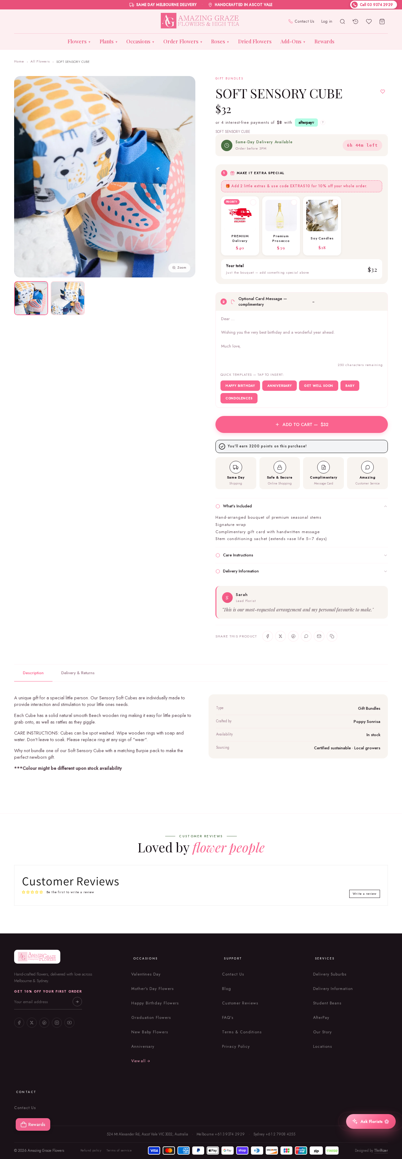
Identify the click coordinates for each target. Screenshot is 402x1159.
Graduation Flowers (151, 1017)
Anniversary (279, 385)
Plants (108, 41)
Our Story (322, 1032)
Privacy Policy (236, 1046)
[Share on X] (280, 636)
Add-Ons (292, 41)
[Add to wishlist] (382, 91)
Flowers (79, 41)
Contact (26, 1092)
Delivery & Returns (78, 673)
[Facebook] (19, 1023)
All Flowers (40, 61)
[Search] (342, 21)
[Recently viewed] (355, 21)
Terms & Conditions (241, 1032)
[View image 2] (67, 298)
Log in (327, 21)
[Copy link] (332, 636)
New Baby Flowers (149, 1032)
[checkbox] (240, 226)
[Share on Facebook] (267, 636)
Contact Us (304, 21)
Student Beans (327, 1003)
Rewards (324, 41)
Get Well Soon (318, 385)
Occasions (140, 41)
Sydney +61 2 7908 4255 (274, 1134)
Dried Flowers (255, 41)
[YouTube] (69, 1023)
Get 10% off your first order (48, 991)
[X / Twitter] (32, 1023)
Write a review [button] (365, 893)
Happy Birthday (240, 385)
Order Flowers (182, 41)
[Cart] (382, 21)
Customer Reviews (240, 1003)
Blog (226, 989)
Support (233, 958)
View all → (140, 1060)
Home (19, 61)
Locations (322, 1046)
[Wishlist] (369, 21)
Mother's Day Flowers (152, 989)
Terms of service (119, 1150)
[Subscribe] (77, 1001)
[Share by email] (319, 636)
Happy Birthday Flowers (155, 1003)
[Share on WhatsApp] (306, 636)
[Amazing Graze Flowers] (201, 21)
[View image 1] (31, 298)
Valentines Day (146, 974)
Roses (220, 41)
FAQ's (227, 1017)
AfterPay (321, 1017)
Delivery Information (333, 989)
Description (33, 673)
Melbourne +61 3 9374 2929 (221, 1134)
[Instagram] (57, 1023)
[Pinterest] (44, 1023)
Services (324, 958)
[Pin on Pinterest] (293, 636)
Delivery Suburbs (329, 974)
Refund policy (90, 1150)
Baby (349, 385)
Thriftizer (381, 1150)
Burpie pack (148, 750)
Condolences (239, 398)
